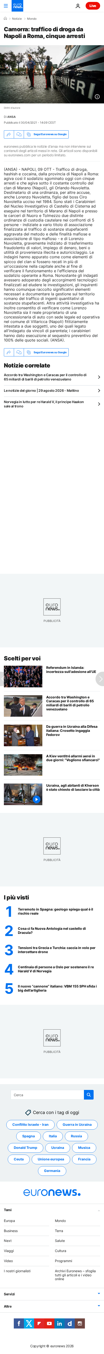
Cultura (60, 1251)
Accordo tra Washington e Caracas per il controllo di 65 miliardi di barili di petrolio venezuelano (45, 377)
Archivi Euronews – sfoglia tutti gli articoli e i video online (75, 1275)
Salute (60, 1241)
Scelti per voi (22, 658)
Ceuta (19, 1159)
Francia (84, 1159)
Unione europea (51, 1159)
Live (92, 6)
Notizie (17, 18)
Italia (53, 1136)
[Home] (5, 18)
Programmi (63, 1261)
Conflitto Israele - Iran (30, 1124)
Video (8, 1261)
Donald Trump (25, 1147)
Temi (8, 1210)
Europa (9, 1220)
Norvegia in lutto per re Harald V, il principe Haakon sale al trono (44, 404)
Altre (8, 1306)
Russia (76, 1136)
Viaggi (9, 1251)
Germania (52, 1171)
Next (8, 1241)
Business (11, 1230)
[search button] (89, 1095)
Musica (84, 1147)
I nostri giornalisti (17, 1271)
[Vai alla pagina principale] (17, 6)
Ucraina (57, 1147)
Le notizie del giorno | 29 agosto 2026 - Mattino (41, 390)
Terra (59, 1230)
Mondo (32, 18)
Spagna (28, 1136)
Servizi (9, 1294)
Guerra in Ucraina (77, 1124)
